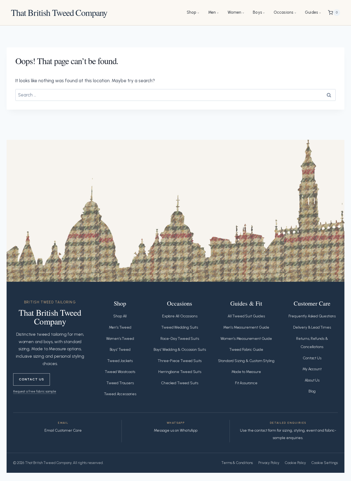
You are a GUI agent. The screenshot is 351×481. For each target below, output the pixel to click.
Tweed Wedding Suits (179, 327)
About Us (312, 380)
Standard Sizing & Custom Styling (246, 360)
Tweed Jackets (120, 360)
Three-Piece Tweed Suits (180, 360)
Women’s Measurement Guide (246, 338)
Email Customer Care (63, 430)
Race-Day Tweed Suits (179, 338)
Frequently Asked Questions (312, 316)
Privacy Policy (268, 463)
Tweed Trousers (120, 383)
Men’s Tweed (120, 327)
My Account (311, 369)
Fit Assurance (246, 383)
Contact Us (31, 379)
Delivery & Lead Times (312, 327)
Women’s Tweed (120, 338)
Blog (311, 391)
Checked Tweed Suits (179, 383)
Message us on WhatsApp (175, 430)
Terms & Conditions (237, 463)
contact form (265, 430)
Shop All (120, 316)
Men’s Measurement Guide (246, 327)
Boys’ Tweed (120, 349)
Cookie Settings (325, 463)
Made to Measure (246, 371)
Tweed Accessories (120, 394)
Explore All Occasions (179, 316)
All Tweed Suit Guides (246, 316)
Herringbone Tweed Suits (179, 371)
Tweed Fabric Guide (246, 349)
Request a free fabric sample (34, 391)
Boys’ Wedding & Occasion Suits (180, 349)
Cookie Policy (295, 463)
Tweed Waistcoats (120, 371)
